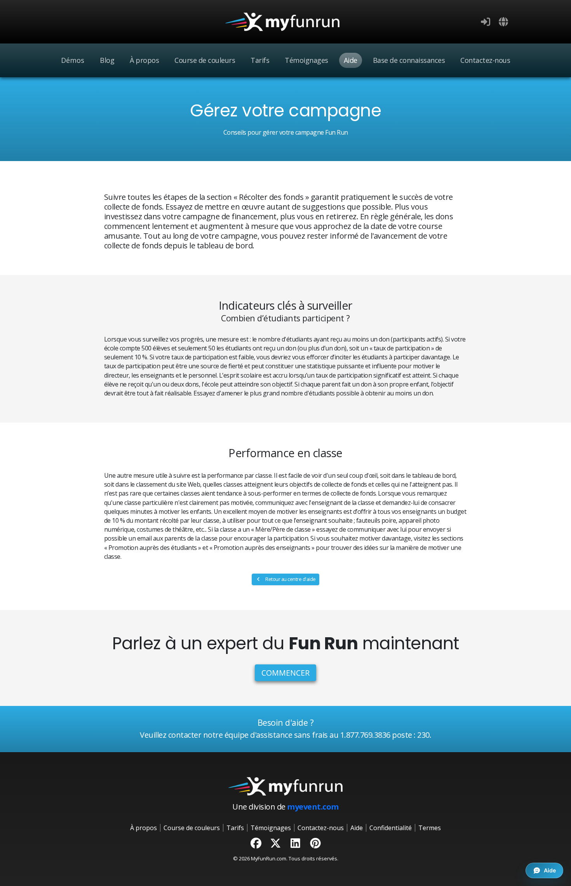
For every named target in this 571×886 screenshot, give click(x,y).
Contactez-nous (485, 60)
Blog (107, 60)
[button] (503, 22)
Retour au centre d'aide (290, 579)
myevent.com (313, 806)
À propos (144, 60)
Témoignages (306, 60)
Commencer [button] (285, 673)
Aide (350, 60)
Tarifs (260, 60)
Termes (429, 828)
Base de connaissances (409, 60)
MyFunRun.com (268, 858)
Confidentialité (390, 828)
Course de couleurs (204, 60)
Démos (72, 60)
